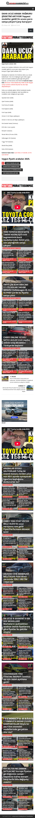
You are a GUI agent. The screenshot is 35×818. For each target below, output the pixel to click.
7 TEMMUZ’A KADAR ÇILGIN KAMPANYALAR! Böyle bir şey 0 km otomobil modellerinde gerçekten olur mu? (17, 726)
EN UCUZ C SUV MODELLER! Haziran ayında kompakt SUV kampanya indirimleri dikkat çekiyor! (9, 754)
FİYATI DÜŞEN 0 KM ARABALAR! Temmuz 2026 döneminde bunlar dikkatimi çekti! (9, 642)
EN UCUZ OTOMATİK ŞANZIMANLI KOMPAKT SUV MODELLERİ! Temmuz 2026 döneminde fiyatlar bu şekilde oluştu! (9, 652)
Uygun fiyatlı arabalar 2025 (11, 166)
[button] (33, 8)
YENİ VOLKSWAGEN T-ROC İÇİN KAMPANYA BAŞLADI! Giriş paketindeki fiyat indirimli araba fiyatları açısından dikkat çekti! (25, 802)
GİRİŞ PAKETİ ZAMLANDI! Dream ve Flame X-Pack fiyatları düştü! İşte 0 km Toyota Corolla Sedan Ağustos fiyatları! (25, 489)
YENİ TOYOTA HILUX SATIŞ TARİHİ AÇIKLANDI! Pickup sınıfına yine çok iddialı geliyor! (9, 316)
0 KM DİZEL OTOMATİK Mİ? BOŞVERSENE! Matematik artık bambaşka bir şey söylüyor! (8, 253)
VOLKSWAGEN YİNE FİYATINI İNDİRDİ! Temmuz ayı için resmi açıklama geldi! (16, 677)
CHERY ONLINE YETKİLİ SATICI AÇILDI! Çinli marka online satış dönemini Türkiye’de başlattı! (16, 341)
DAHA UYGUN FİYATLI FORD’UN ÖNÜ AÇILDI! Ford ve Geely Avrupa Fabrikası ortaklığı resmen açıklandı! (9, 304)
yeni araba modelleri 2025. (10, 173)
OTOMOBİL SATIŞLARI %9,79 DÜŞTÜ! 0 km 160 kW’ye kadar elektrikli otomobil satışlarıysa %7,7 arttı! (9, 703)
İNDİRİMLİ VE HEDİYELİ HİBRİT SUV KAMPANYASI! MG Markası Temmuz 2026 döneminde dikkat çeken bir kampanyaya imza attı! (9, 589)
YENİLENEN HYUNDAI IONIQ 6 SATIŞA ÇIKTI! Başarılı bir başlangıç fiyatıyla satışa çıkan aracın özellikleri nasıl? (25, 303)
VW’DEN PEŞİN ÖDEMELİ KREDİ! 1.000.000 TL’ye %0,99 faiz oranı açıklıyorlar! (25, 554)
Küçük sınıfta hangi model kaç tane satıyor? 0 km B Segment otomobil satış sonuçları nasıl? (25, 654)
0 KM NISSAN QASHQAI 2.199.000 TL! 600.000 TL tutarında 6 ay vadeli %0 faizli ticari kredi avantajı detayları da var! (9, 540)
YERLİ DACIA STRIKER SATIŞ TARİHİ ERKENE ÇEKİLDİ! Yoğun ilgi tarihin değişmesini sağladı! (9, 366)
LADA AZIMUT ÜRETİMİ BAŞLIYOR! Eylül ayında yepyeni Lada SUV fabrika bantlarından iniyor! (25, 754)
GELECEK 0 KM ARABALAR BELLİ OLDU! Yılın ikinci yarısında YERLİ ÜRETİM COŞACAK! (24, 354)
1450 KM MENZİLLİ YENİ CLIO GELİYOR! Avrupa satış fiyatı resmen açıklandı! (8, 804)
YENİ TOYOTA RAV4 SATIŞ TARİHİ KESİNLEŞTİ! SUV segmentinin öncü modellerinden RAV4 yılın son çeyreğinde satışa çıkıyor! (16, 238)
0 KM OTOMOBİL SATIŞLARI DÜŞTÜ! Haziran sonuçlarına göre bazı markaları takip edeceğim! (25, 704)
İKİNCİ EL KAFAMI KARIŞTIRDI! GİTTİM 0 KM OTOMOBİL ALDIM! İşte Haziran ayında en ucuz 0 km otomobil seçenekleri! (9, 740)
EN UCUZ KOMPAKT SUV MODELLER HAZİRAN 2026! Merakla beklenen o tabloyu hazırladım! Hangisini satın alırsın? (25, 790)
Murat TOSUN (16, 25)
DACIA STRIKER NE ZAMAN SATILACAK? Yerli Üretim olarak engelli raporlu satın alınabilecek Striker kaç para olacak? (25, 265)
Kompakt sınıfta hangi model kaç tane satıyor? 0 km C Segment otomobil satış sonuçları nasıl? (25, 642)
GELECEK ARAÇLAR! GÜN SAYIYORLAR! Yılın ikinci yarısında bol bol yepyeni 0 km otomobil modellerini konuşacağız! (25, 315)
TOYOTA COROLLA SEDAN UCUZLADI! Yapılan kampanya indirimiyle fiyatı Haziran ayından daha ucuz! (9, 603)
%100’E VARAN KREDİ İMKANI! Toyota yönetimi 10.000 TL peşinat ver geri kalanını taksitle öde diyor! (9, 791)
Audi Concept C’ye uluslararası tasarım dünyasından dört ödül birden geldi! (25, 366)
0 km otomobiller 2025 (12, 163)
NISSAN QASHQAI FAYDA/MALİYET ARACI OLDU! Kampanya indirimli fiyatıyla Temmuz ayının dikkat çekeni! (9, 691)
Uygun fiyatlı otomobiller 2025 (12, 170)
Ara (31, 30)
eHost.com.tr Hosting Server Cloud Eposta (22, 816)
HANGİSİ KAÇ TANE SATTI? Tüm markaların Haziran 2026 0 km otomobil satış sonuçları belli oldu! (25, 691)
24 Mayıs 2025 (6, 25)
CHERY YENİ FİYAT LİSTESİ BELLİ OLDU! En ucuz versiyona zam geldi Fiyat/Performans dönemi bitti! (16, 526)
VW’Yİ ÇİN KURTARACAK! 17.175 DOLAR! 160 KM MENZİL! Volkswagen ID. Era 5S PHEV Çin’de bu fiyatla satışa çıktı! (17, 290)
